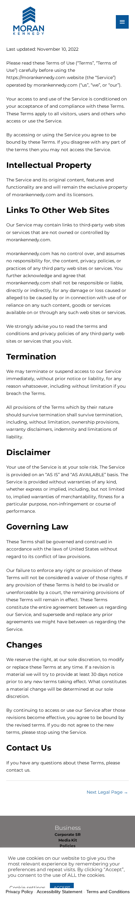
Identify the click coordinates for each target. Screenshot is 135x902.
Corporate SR (68, 834)
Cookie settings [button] (27, 888)
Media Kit (67, 840)
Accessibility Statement (59, 891)
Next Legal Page (107, 792)
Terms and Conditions (108, 891)
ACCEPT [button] (62, 887)
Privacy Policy (19, 891)
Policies (67, 846)
